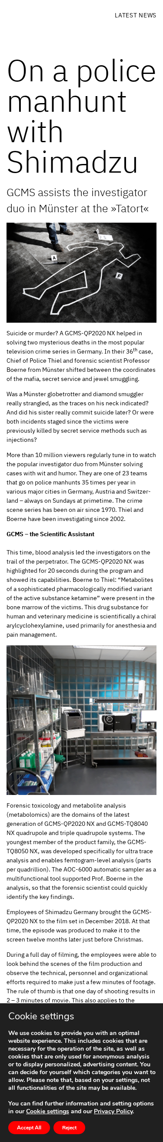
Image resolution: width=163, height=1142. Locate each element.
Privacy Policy (113, 1111)
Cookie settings (47, 1111)
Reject (69, 1127)
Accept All (29, 1127)
